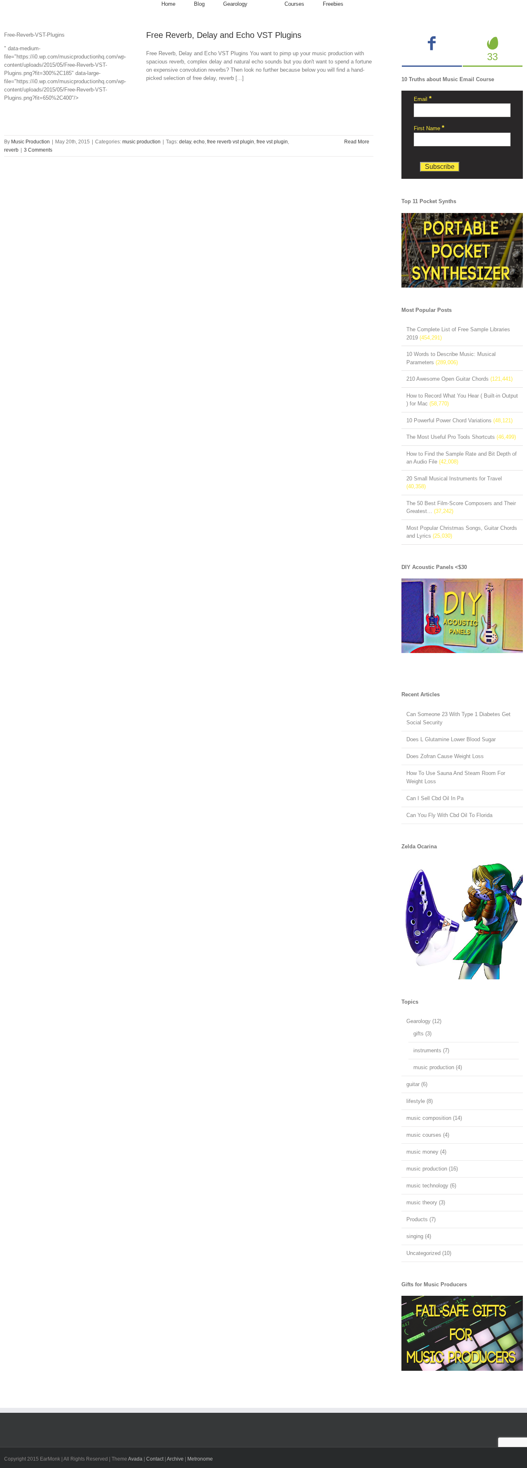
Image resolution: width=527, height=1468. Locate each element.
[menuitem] (168, 4)
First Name (429, 128)
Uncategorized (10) (428, 1253)
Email (422, 99)
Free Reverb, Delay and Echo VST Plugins (223, 35)
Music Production (30, 142)
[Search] (364, 4)
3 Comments (38, 150)
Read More (356, 142)
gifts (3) (422, 1033)
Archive (175, 1459)
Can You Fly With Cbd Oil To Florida (449, 815)
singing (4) (418, 1236)
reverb (11, 150)
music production (141, 142)
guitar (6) (416, 1084)
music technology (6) (431, 1185)
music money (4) (426, 1152)
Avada (135, 1459)
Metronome (200, 1459)
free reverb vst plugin (230, 142)
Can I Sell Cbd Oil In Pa (435, 798)
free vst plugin (272, 142)
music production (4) (437, 1067)
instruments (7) (431, 1050)
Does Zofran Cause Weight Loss (445, 756)
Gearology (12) (423, 1021)
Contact (154, 1459)
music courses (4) (427, 1135)
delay (185, 142)
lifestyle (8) (419, 1101)
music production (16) (432, 1169)
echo (199, 142)
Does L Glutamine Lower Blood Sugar (451, 739)
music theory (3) (425, 1202)
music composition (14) (434, 1118)
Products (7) (421, 1219)
